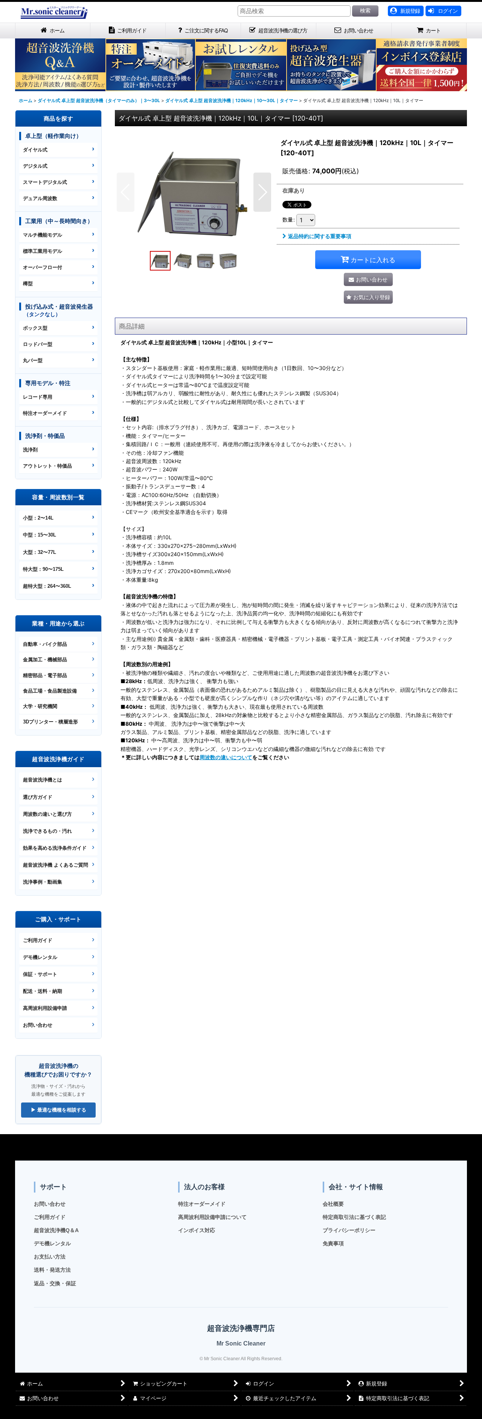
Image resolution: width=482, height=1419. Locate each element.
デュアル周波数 (40, 198)
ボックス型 (35, 328)
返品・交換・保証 (55, 1283)
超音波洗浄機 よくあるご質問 (55, 865)
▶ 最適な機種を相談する (58, 1110)
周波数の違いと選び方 (47, 814)
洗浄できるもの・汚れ (47, 831)
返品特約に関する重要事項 (319, 236)
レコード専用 (37, 397)
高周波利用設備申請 (45, 1008)
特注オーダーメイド (45, 413)
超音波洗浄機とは (42, 780)
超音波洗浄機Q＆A (56, 1230)
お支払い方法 (50, 1257)
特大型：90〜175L (43, 569)
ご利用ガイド (37, 940)
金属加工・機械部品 (45, 659)
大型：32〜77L (39, 552)
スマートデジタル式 (45, 182)
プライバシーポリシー (349, 1230)
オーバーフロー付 (42, 267)
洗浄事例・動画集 (42, 882)
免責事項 (333, 1243)
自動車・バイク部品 (45, 644)
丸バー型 (33, 360)
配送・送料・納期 (42, 991)
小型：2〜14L (38, 518)
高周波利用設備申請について (212, 1217)
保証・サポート (40, 974)
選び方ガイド (37, 797)
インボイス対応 (196, 1230)
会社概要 (333, 1204)
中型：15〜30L (39, 535)
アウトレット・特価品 (47, 466)
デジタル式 (35, 166)
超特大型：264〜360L (47, 586)
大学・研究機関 (40, 706)
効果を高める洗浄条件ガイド (55, 848)
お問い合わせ (37, 1025)
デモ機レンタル (40, 957)
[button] (125, 192)
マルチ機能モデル (42, 235)
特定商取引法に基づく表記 (354, 1217)
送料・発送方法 (52, 1270)
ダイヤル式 (35, 150)
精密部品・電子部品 (45, 675)
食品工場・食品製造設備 (50, 691)
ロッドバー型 (37, 344)
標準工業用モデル (42, 251)
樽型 (28, 283)
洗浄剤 (30, 450)
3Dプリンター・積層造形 (50, 722)
